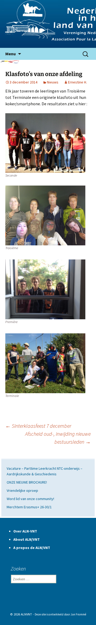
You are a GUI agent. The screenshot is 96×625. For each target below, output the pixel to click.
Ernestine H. (77, 82)
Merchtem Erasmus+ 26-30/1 (29, 507)
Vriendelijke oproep (22, 490)
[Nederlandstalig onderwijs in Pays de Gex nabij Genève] (48, 24)
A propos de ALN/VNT (31, 547)
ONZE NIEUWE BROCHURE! (27, 482)
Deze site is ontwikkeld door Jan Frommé (60, 614)
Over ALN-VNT (25, 531)
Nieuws (52, 82)
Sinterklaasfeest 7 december (38, 425)
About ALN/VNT (26, 539)
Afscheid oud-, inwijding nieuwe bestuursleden (58, 437)
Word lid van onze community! (30, 498)
